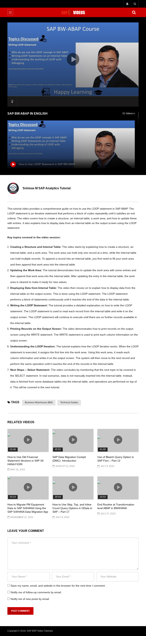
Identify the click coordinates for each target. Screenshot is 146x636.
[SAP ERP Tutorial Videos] (73, 12)
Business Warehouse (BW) (39, 402)
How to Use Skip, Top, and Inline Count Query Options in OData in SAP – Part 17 (72, 508)
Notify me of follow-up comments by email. (36, 592)
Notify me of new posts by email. (30, 598)
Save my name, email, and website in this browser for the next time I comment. (58, 585)
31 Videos (127, 113)
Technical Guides (69, 402)
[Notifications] (127, 4)
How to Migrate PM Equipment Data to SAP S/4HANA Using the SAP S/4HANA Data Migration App (27, 508)
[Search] (135, 4)
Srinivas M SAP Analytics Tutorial (47, 188)
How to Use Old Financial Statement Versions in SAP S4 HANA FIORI (25, 460)
